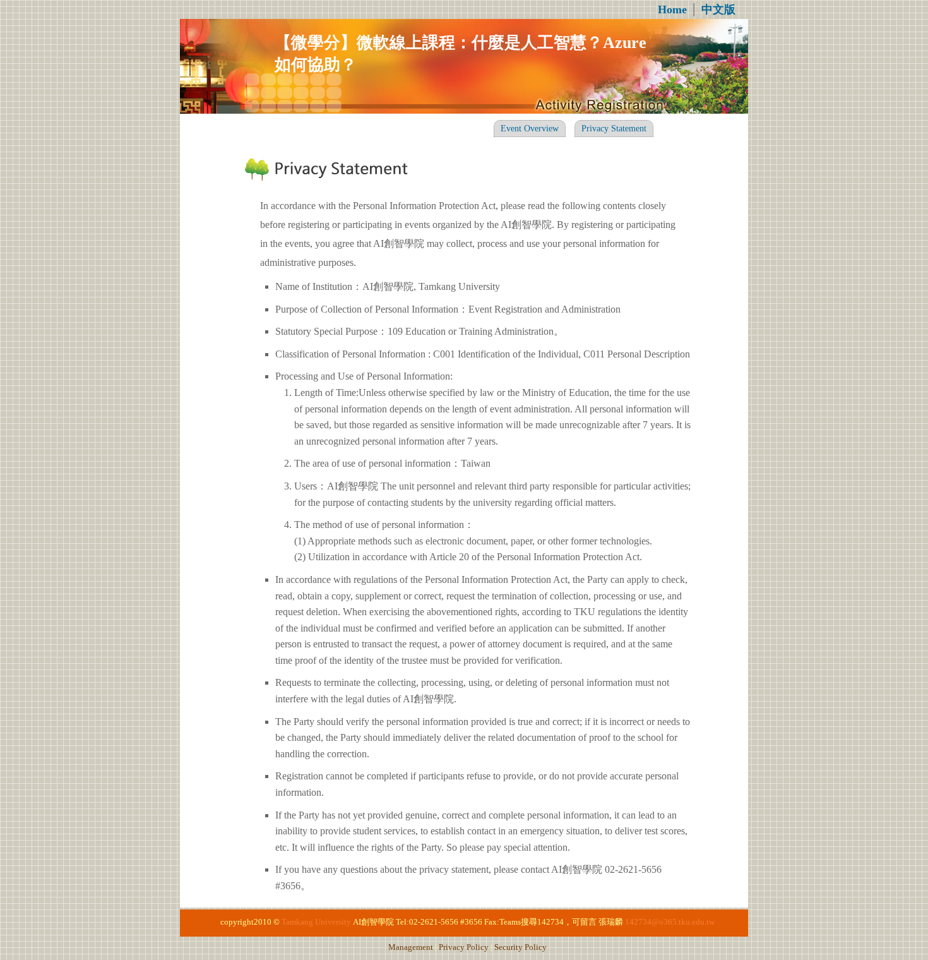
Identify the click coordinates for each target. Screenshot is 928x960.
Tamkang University (316, 922)
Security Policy (520, 947)
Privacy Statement (613, 128)
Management (410, 947)
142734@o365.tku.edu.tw (670, 922)
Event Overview (530, 128)
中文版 (718, 9)
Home (672, 9)
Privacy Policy (464, 947)
